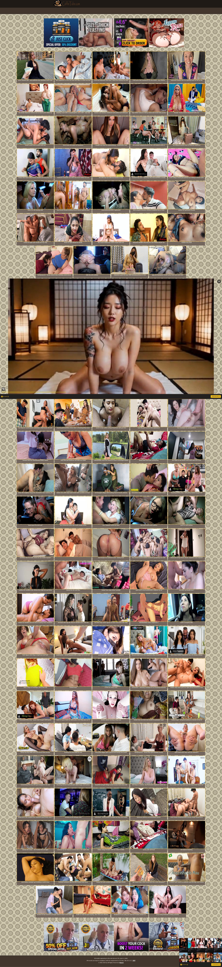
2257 (134, 960)
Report (121, 962)
